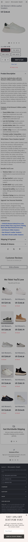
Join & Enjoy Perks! (14, 536)
